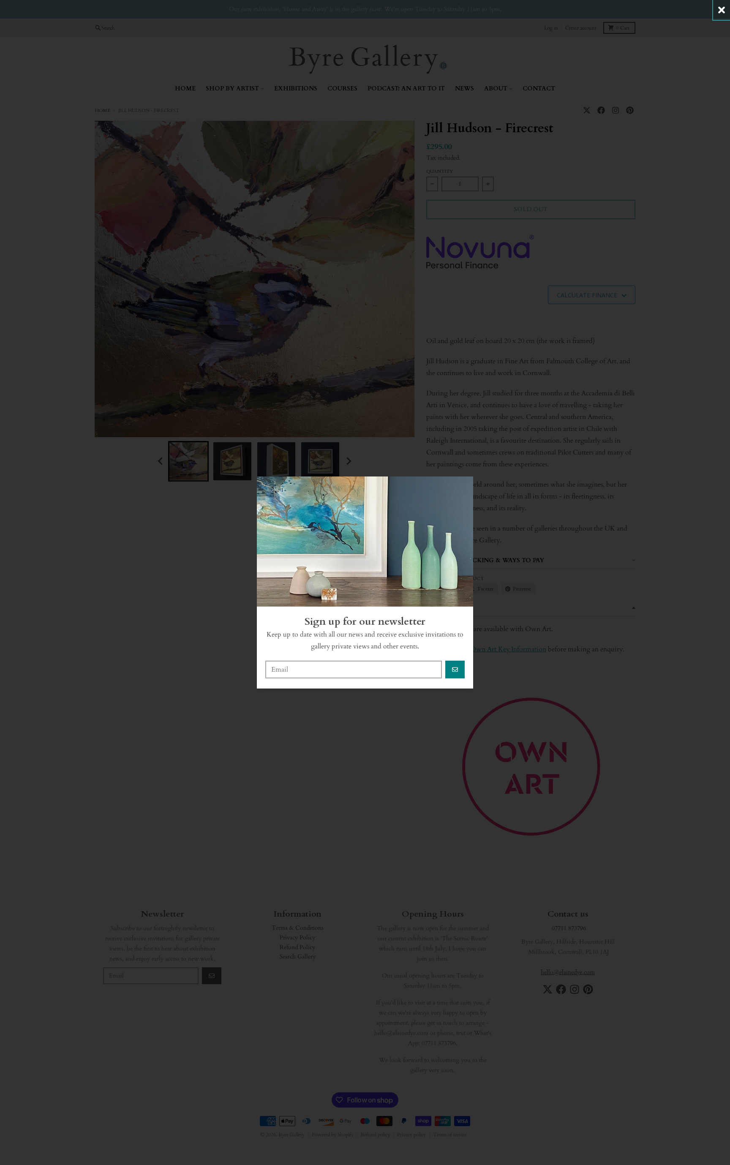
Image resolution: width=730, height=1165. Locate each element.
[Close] (721, 10)
